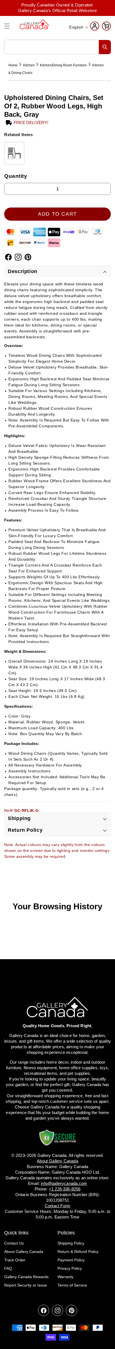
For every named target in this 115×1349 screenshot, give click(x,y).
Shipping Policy (71, 1243)
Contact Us (14, 1243)
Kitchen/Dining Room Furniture (63, 65)
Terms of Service (72, 1285)
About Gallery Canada (23, 1251)
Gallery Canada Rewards (26, 1277)
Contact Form (57, 1205)
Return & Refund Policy (78, 1251)
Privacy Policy (70, 1268)
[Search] (105, 47)
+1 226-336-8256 (65, 1189)
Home (13, 65)
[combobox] (57, 47)
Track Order (14, 1260)
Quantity (15, 176)
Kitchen (29, 65)
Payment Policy (71, 1260)
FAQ (8, 1268)
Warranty (65, 1277)
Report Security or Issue (25, 1285)
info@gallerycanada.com (64, 1183)
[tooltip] (14, 153)
